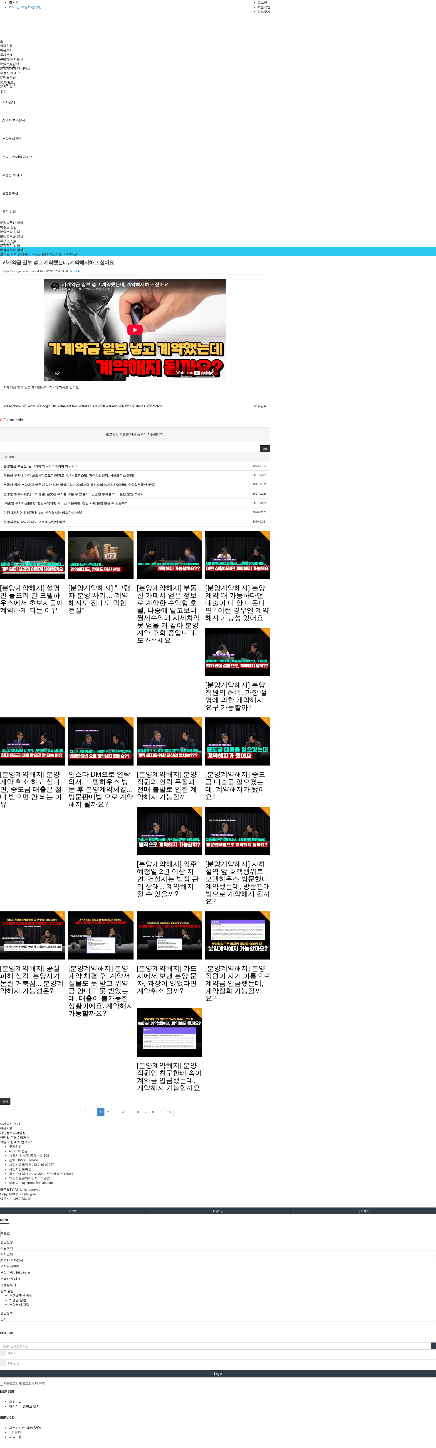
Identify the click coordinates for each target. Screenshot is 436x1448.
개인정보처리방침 (12, 1132)
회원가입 (264, 7)
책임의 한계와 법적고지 (17, 1141)
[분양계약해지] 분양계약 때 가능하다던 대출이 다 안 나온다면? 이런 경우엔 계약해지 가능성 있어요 (237, 602)
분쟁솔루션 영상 (11, 222)
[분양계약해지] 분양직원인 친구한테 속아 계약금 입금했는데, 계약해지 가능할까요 (169, 1076)
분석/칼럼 (9, 211)
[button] (265, 448)
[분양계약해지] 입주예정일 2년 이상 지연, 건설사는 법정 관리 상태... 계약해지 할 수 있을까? (168, 878)
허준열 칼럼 (8, 227)
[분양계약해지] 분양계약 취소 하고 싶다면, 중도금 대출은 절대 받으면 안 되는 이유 (31, 789)
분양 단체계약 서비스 (17, 156)
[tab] (218, 1241)
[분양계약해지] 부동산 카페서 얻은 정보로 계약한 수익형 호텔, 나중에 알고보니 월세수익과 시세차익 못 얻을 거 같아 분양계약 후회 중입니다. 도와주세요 (168, 613)
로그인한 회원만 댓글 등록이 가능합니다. (135, 434)
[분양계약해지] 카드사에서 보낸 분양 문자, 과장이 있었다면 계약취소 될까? (167, 979)
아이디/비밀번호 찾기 (24, 1406)
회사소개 (8, 102)
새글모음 (15, 1436)
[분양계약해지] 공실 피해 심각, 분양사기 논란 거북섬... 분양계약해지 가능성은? (32, 979)
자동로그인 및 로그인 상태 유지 (24, 1383)
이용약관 (6, 1128)
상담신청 (6, 45)
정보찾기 (264, 11)
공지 (3, 90)
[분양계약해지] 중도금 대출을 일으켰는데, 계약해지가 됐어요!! (235, 785)
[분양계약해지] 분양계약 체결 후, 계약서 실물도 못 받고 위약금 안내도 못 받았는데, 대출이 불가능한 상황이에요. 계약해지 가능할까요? (100, 990)
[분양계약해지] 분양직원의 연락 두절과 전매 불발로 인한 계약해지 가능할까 (167, 785)
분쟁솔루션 (10, 193)
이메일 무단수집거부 (15, 1137)
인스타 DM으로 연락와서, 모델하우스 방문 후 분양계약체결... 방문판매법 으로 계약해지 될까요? (100, 789)
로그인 (262, 2)
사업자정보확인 (20, 1169)
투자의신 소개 (10, 1123)
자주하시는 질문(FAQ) (25, 1427)
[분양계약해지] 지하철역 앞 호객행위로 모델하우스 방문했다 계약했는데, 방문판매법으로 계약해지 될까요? (237, 882)
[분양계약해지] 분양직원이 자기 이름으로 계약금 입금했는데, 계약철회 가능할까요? (237, 983)
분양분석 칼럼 (10, 231)
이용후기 (6, 50)
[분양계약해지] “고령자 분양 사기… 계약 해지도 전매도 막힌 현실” (99, 598)
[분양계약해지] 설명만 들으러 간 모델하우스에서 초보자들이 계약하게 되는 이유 (31, 598)
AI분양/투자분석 (13, 120)
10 (169, 1112)
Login (218, 1373)
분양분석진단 (11, 138)
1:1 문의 (15, 1432)
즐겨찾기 (15, 2)
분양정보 (6, 86)
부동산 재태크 (12, 174)
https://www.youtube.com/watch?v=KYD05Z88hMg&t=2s (42, 271)
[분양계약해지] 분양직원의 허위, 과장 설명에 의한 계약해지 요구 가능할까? (236, 696)
